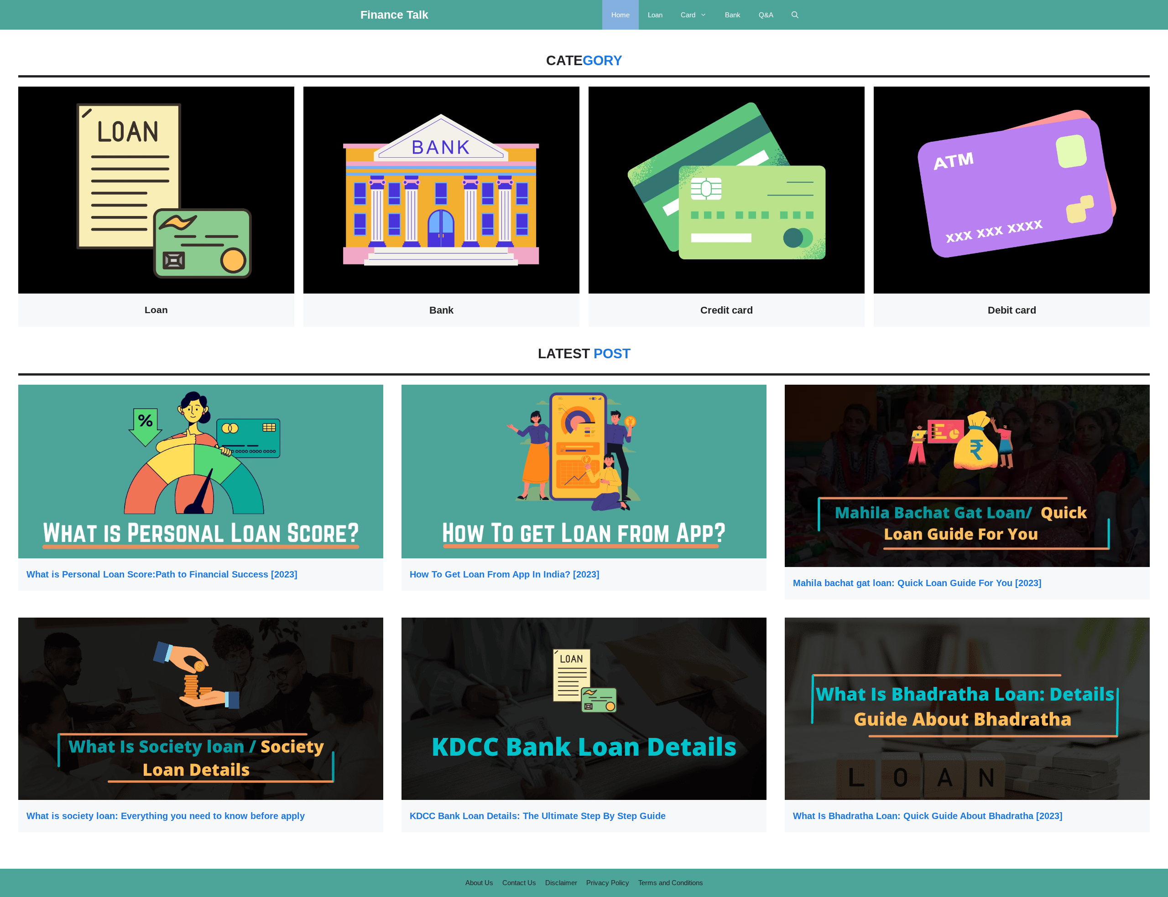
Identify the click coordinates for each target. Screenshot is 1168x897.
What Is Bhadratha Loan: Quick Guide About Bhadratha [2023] (928, 816)
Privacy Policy (607, 883)
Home (620, 15)
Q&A (766, 15)
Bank (732, 15)
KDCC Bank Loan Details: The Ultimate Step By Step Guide (538, 816)
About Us (479, 883)
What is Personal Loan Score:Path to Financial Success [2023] (161, 574)
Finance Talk (394, 14)
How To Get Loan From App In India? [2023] (505, 574)
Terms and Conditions (670, 883)
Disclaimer (561, 883)
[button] (795, 15)
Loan (655, 15)
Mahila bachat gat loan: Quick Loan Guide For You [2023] (917, 583)
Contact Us (519, 883)
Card (688, 15)
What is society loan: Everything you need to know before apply (165, 816)
